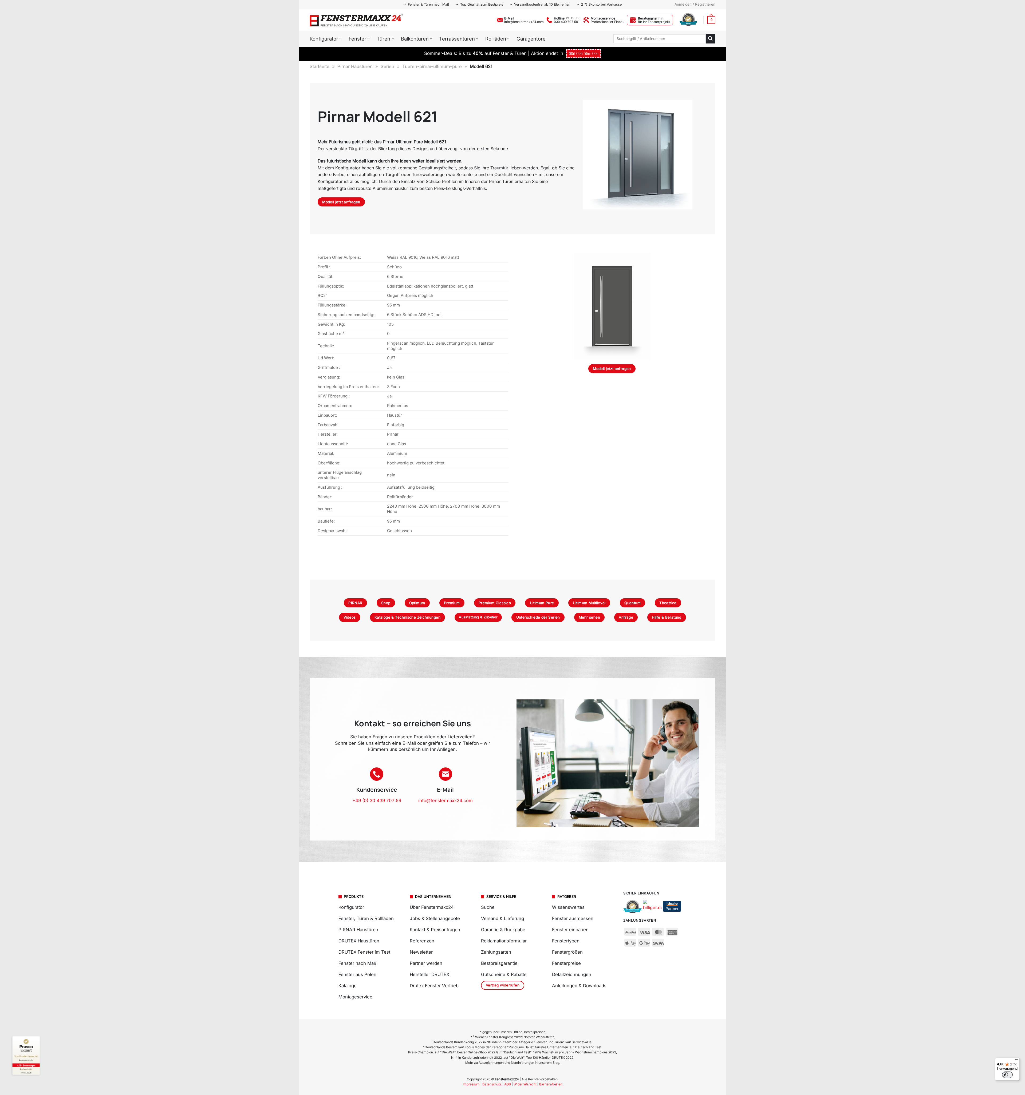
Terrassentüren (457, 39)
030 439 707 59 (566, 22)
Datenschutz (492, 1084)
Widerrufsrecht (525, 1084)
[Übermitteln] (710, 38)
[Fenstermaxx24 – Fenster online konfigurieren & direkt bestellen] (356, 20)
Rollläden (495, 39)
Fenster (357, 39)
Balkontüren (415, 39)
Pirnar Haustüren (355, 66)
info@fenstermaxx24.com (524, 22)
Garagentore (531, 39)
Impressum (471, 1084)
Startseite (319, 66)
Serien (387, 66)
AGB (507, 1084)
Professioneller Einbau (607, 22)
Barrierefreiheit (550, 1084)
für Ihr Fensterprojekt (654, 22)
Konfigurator (324, 39)
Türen (383, 39)
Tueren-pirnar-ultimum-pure (432, 66)
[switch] (1007, 1075)
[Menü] (1016, 1061)
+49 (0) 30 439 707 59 (376, 800)
